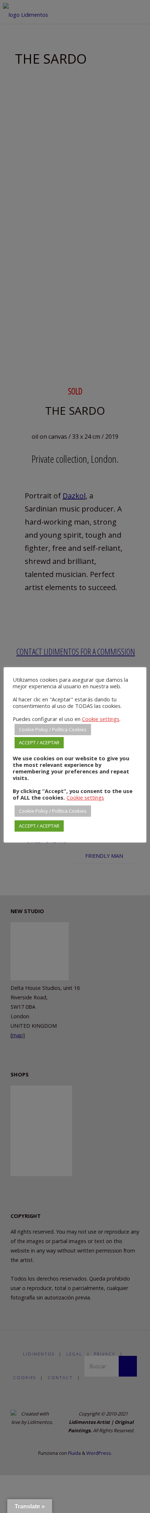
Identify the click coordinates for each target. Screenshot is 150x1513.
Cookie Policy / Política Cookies (53, 729)
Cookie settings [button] (100, 718)
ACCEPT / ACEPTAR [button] (39, 742)
